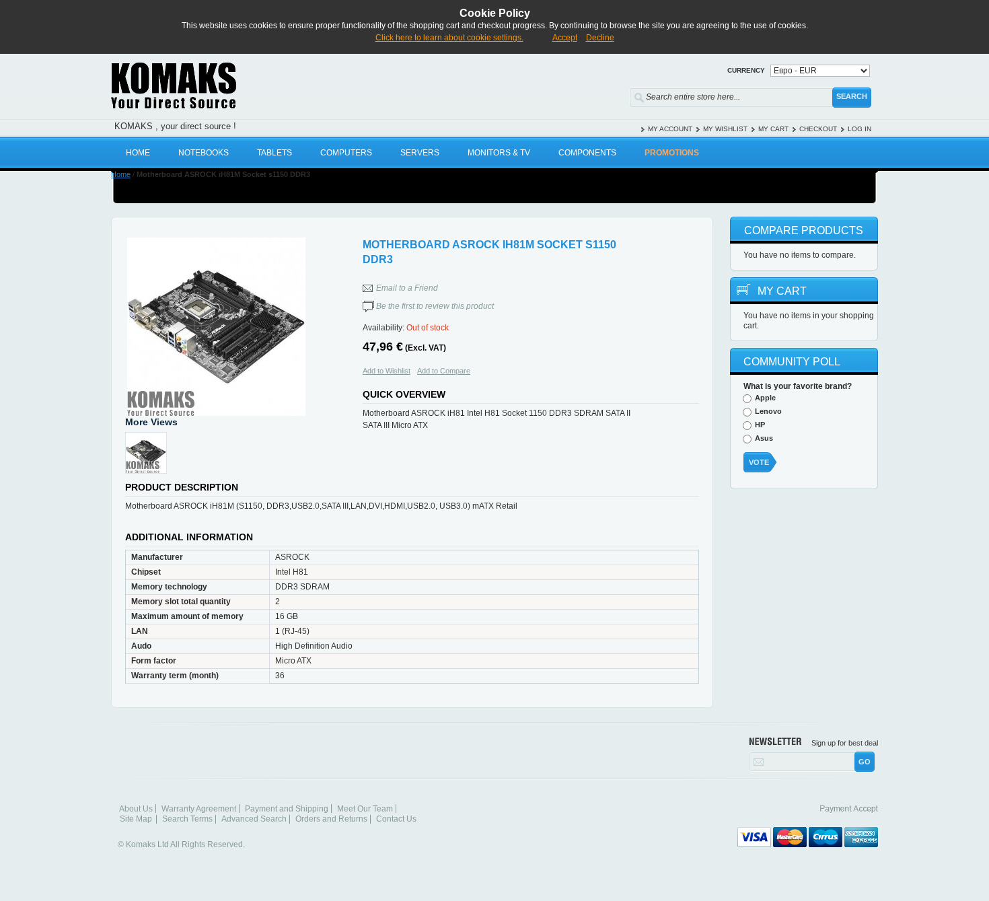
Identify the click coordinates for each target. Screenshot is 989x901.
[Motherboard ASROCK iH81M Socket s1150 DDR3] (216, 327)
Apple (765, 398)
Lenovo (768, 411)
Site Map (136, 819)
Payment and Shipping (286, 809)
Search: (621, 94)
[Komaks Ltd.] (252, 85)
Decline (600, 37)
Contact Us (396, 819)
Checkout (818, 129)
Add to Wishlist (386, 371)
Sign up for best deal (844, 743)
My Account (670, 129)
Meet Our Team (365, 809)
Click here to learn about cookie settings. (449, 37)
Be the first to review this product (435, 306)
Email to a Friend (407, 288)
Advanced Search (254, 819)
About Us (136, 809)
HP (760, 425)
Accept (564, 37)
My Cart (773, 129)
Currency (746, 70)
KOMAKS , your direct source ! (175, 126)
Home (121, 174)
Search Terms (187, 819)
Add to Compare (443, 371)
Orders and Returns (331, 819)
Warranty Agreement (198, 809)
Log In (859, 129)
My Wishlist (725, 129)
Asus (764, 438)
